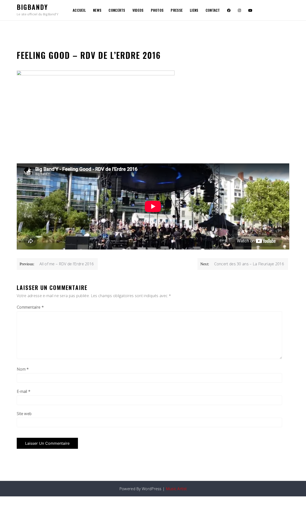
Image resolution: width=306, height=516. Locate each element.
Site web (24, 413)
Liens (194, 10)
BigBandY (32, 7)
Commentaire (30, 307)
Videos (138, 10)
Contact (213, 10)
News (97, 10)
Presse (177, 10)
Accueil (79, 10)
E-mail (23, 391)
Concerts (117, 10)
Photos (157, 10)
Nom (23, 369)
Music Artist (176, 488)
